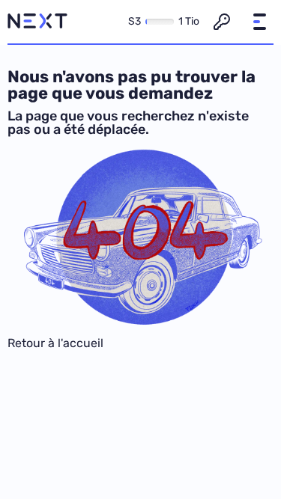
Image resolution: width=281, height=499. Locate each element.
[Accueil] (37, 21)
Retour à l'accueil (55, 343)
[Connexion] (221, 21)
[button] (259, 21)
